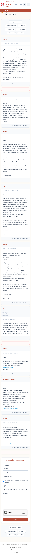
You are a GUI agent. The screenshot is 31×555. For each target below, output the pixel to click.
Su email (5, 473)
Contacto (15, 552)
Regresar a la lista (16, 22)
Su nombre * (6, 465)
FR (21, 4)
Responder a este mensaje (21, 84)
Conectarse (22, 29)
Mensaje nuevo (12, 25)
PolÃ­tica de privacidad (15, 550)
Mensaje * (5, 493)
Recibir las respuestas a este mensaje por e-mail (16, 481)
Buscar (23, 25)
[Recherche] (24, 4)
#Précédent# (12, 33)
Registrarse (11, 29)
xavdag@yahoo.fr (8, 367)
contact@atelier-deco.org (10, 408)
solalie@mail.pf (7, 443)
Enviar (15, 519)
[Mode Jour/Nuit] (28, 4)
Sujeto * (5, 486)
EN (16, 4)
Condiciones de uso (15, 547)
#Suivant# (20, 33)
